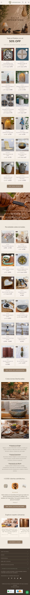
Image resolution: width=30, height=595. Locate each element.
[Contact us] (27, 592)
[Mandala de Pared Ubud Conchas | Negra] (7, 100)
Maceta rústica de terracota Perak (8, 178)
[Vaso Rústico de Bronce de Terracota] (22, 168)
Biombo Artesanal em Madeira (8, 362)
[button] (22, 2)
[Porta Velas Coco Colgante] (22, 144)
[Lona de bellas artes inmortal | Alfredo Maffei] (7, 54)
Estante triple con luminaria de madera (22, 246)
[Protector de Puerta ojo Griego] (7, 328)
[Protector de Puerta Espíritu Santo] (22, 328)
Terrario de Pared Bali (22, 361)
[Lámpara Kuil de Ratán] (7, 123)
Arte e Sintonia (7, 583)
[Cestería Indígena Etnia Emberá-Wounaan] (22, 259)
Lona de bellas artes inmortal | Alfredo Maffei (8, 64)
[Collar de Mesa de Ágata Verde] (7, 259)
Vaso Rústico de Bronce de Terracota (22, 178)
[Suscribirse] (28, 568)
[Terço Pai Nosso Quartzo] (7, 236)
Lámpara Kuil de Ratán (8, 132)
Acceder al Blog (15, 542)
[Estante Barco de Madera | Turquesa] (7, 77)
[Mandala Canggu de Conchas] (22, 54)
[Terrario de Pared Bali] (22, 351)
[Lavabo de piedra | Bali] (22, 305)
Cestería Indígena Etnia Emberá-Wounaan (22, 269)
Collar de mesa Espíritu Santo (8, 316)
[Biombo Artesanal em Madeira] (7, 351)
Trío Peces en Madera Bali (22, 132)
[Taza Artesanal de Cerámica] (22, 100)
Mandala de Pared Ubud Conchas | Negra (8, 110)
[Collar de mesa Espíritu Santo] (7, 305)
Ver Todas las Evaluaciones (15, 506)
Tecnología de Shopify (15, 586)
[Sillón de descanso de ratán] (7, 144)
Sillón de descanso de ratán (8, 155)
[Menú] (1, 2)
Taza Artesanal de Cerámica (22, 110)
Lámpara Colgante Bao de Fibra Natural (22, 87)
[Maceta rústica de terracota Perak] (7, 168)
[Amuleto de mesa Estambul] (22, 282)
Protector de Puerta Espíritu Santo (22, 339)
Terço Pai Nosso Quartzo (8, 246)
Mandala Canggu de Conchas (22, 64)
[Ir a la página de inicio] (14, 2)
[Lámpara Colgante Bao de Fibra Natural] (22, 77)
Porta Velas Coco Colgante (22, 155)
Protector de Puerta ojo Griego (8, 339)
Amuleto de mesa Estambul (22, 293)
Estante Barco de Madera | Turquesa (8, 87)
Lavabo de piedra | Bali (22, 315)
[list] (15, 458)
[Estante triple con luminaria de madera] (22, 236)
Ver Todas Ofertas (15, 186)
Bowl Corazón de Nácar (7, 292)
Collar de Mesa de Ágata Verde (8, 269)
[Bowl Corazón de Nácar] (7, 282)
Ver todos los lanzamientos (15, 370)
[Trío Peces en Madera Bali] (22, 123)
